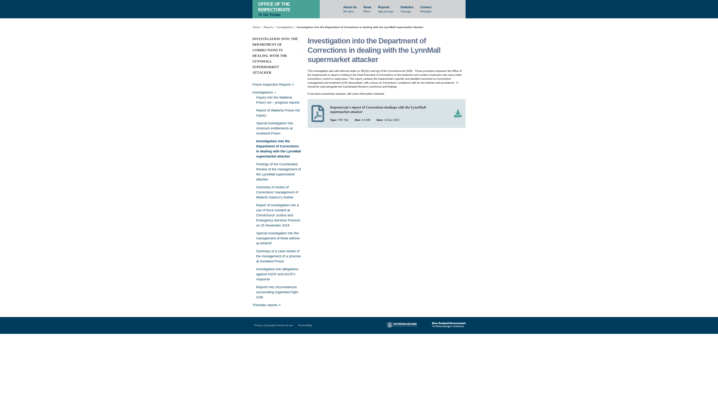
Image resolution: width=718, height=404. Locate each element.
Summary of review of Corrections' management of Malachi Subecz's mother (277, 192)
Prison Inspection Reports (271, 84)
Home (256, 27)
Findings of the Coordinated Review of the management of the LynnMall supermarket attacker (278, 171)
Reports (386, 9)
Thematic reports (265, 305)
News (367, 9)
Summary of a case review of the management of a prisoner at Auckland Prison (278, 256)
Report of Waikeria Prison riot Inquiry (278, 112)
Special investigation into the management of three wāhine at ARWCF (278, 238)
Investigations (285, 27)
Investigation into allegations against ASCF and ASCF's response (277, 274)
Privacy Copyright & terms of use (273, 325)
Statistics (406, 9)
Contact (425, 9)
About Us (350, 9)
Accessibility (305, 325)
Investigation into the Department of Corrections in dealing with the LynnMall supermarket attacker (360, 27)
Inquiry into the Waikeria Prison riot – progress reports (278, 100)
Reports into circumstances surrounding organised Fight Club (277, 292)
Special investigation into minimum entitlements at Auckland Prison (274, 128)
